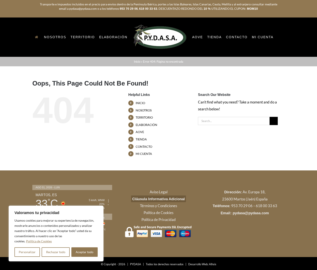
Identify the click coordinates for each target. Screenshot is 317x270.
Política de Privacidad (158, 237)
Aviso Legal (159, 210)
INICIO (140, 121)
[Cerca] (99, 209)
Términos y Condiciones (158, 224)
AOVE (140, 150)
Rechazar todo (55, 252)
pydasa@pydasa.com (251, 231)
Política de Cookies (39, 241)
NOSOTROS (144, 128)
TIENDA (141, 157)
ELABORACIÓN (146, 143)
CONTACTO (144, 165)
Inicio (137, 79)
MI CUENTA (144, 172)
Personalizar (27, 252)
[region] (56, 233)
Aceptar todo (84, 252)
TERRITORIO (144, 135)
